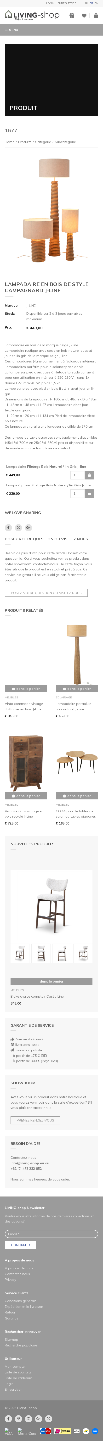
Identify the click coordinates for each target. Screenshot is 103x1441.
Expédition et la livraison (24, 1306)
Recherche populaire (21, 1345)
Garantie (11, 1318)
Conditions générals (20, 1301)
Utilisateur (13, 1358)
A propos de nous (19, 1260)
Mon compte (15, 1366)
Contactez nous (17, 1274)
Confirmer (20, 1245)
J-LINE (31, 305)
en (96, 3)
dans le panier (51, 981)
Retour (10, 1312)
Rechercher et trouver (23, 1331)
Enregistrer (66, 3)
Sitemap (11, 1339)
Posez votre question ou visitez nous (46, 593)
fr (91, 3)
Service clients (16, 1293)
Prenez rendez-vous (35, 1120)
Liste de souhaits (18, 1372)
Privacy (10, 1279)
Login (50, 3)
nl (86, 3)
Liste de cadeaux (18, 1378)
